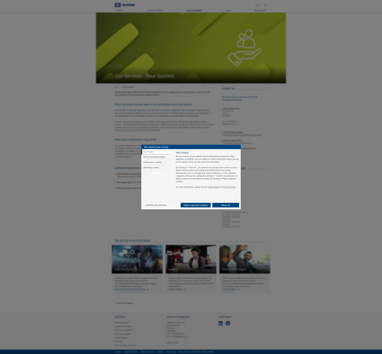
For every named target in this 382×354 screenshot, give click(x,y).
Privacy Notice (229, 187)
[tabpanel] (207, 170)
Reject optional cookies (196, 205)
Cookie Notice (213, 187)
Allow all (225, 205)
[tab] (156, 151)
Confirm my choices (156, 205)
